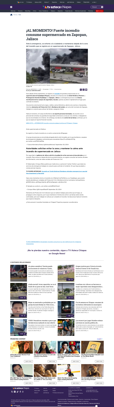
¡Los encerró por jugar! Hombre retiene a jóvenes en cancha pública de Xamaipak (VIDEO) (89, 322)
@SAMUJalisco (30, 182)
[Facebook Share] (86, 90)
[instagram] (15, 392)
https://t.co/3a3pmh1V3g (67, 139)
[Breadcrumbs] (12, 15)
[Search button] (102, 7)
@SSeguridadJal (41, 182)
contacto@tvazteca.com (91, 390)
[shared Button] (84, 90)
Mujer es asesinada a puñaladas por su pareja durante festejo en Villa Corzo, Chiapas (42, 303)
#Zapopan (64, 133)
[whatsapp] (23, 392)
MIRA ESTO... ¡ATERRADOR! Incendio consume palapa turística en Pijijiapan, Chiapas (52, 123)
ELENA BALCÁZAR (36, 90)
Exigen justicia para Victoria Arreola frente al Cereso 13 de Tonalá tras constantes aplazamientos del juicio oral (88, 267)
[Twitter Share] (81, 90)
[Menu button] (17, 7)
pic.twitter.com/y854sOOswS (50, 186)
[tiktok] (17, 392)
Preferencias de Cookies (72, 399)
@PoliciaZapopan (52, 182)
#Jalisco (43, 129)
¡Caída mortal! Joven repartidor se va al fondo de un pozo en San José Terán (42, 285)
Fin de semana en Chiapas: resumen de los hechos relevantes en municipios (89, 303)
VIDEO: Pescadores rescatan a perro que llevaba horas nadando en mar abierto (42, 322)
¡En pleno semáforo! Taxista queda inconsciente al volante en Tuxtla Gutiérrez (40, 267)
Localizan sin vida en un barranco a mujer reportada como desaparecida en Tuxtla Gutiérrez (89, 285)
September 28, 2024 (62, 144)
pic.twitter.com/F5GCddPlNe (35, 141)
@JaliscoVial (62, 182)
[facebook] (20, 392)
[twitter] (12, 392)
